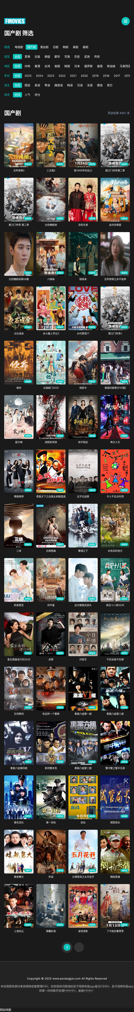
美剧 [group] (75, 47)
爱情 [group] (27, 56)
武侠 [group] (87, 56)
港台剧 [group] (44, 47)
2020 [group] (84, 75)
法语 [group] (90, 85)
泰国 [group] (100, 66)
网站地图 (5, 1009)
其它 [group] (110, 85)
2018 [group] (106, 75)
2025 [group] (28, 75)
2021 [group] (73, 75)
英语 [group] (37, 85)
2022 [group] (62, 75)
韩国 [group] (67, 66)
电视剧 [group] (19, 47)
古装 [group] (37, 56)
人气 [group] (27, 95)
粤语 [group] (47, 85)
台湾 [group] (47, 66)
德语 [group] (100, 85)
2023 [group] (50, 75)
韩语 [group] (70, 85)
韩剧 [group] (65, 47)
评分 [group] (37, 95)
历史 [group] (77, 56)
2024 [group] (39, 75)
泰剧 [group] (85, 47)
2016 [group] (127, 75)
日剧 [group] (55, 47)
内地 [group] (27, 66)
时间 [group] (17, 95)
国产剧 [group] (31, 47)
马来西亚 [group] (125, 66)
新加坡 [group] (111, 66)
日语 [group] (80, 85)
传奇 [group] (97, 56)
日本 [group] (77, 66)
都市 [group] (57, 56)
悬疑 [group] (47, 56)
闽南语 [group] (58, 85)
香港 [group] (37, 66)
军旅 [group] (67, 56)
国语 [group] (27, 85)
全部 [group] (17, 56)
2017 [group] (117, 75)
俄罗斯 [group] (88, 66)
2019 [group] (95, 75)
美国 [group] (57, 66)
